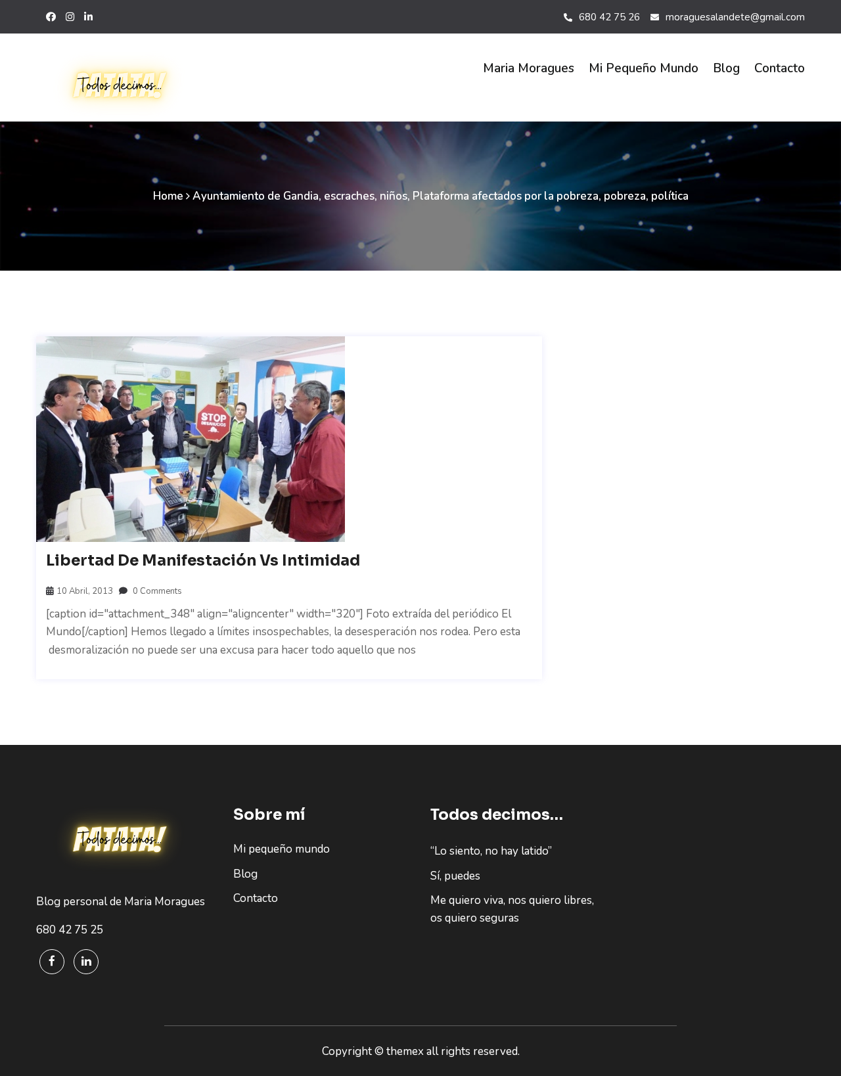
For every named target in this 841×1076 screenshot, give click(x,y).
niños (393, 196)
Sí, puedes (455, 876)
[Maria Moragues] (125, 86)
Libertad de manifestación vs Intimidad (203, 561)
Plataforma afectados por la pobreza (506, 196)
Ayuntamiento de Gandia (256, 196)
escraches (349, 196)
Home (168, 196)
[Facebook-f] (51, 17)
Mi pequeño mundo (643, 68)
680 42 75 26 (609, 17)
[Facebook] (51, 961)
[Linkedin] (86, 961)
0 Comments (156, 591)
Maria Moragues (528, 68)
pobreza (625, 196)
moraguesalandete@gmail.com (735, 17)
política (670, 196)
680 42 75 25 (69, 929)
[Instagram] (70, 17)
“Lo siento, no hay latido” (491, 851)
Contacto (779, 68)
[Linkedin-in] (88, 17)
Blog (726, 68)
